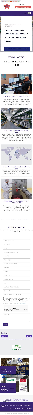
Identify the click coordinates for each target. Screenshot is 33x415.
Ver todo (5, 336)
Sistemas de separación (7, 400)
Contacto (4, 401)
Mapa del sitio (7, 413)
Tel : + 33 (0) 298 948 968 (15, 408)
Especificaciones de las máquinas (20, 399)
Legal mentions (13, 413)
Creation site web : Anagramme (23, 413)
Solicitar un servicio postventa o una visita (17, 48)
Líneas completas (16, 400)
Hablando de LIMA (8, 399)
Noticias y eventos (24, 400)
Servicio (9, 401)
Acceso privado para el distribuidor (23, 7)
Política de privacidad (20, 303)
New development (7, 6)
